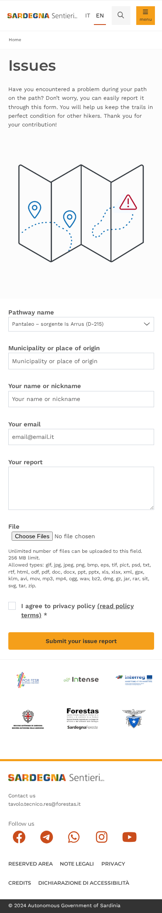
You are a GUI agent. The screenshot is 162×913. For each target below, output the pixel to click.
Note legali (77, 864)
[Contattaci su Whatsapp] (74, 837)
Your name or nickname (44, 386)
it (87, 15)
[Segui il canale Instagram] (101, 837)
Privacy (113, 864)
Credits (19, 883)
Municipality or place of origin (54, 348)
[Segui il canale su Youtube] (129, 837)
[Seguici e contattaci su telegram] (46, 837)
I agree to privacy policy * (77, 610)
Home (15, 39)
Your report (25, 462)
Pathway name (31, 312)
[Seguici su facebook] (19, 837)
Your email (24, 424)
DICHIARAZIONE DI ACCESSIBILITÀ (83, 883)
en (100, 15)
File (14, 526)
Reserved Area (30, 864)
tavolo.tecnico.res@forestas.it (44, 804)
